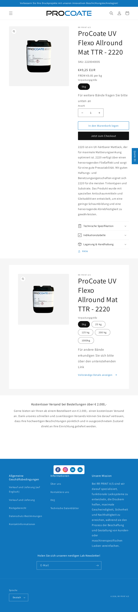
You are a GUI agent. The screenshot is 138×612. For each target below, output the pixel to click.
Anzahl (81, 105)
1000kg (86, 340)
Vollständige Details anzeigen (95, 374)
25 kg (98, 324)
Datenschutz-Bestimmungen (25, 516)
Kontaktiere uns (59, 492)
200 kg (103, 332)
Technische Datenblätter (64, 508)
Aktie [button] (85, 251)
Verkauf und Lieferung (22, 500)
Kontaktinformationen (22, 524)
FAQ (52, 500)
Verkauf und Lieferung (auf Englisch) (24, 489)
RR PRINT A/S (123, 596)
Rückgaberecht (17, 508)
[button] (11, 13)
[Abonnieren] (97, 565)
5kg (84, 86)
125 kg (85, 332)
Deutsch (17, 597)
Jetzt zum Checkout (103, 136)
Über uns (55, 483)
